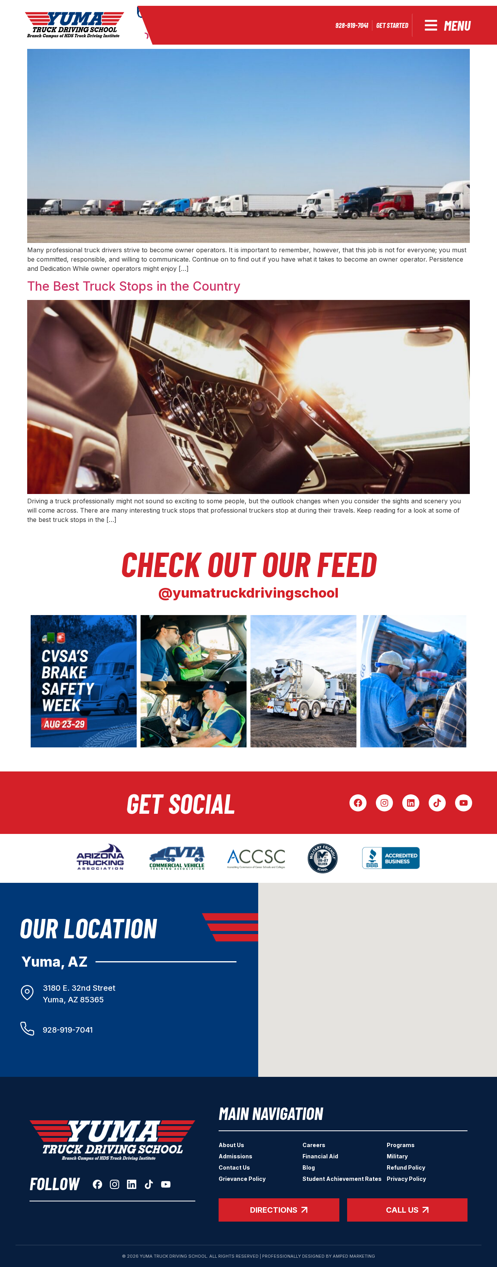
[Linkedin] (410, 802)
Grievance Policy (242, 1178)
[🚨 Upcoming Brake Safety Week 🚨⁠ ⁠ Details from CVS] (84, 681)
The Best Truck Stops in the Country (133, 286)
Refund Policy (406, 1167)
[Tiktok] (437, 802)
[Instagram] (384, 802)
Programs (401, 1145)
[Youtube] (463, 802)
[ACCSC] (256, 858)
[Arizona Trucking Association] (100, 858)
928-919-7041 (68, 1030)
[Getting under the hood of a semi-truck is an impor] (413, 681)
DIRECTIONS (273, 1210)
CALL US (402, 1210)
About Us (231, 1145)
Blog (308, 1167)
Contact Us (234, 1167)
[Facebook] (358, 802)
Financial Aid (320, 1156)
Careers (313, 1145)
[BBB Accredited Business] (391, 858)
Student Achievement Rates (342, 1178)
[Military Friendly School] (322, 858)
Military (397, 1156)
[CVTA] (177, 858)
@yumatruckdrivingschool (248, 592)
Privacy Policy (406, 1178)
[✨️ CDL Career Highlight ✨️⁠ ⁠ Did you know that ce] (303, 681)
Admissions (235, 1156)
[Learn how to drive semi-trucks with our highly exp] (194, 681)
